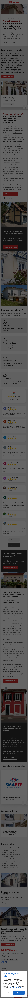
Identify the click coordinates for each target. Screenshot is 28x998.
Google (11, 987)
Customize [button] (8, 992)
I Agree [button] (19, 992)
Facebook (16, 987)
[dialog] (14, 984)
